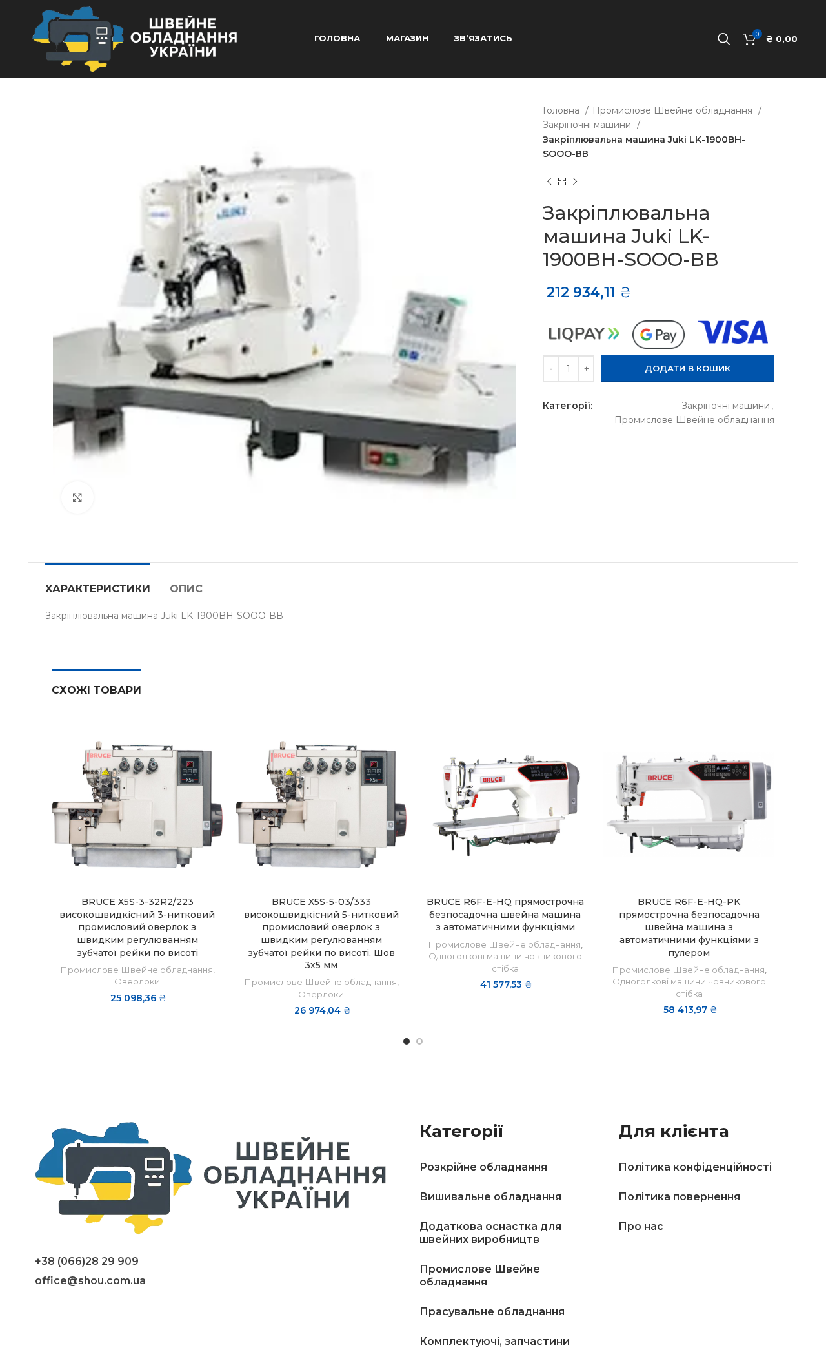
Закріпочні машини (588, 124)
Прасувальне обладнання (492, 1312)
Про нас (640, 1226)
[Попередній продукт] (549, 181)
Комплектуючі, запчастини (494, 1341)
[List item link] (220, 1261)
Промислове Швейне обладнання (673, 110)
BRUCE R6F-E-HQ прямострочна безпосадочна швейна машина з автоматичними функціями (505, 914)
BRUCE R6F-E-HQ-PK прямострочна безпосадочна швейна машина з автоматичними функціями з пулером (689, 927)
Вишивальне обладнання (490, 1197)
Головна (562, 110)
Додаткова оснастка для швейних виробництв (490, 1232)
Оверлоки (137, 981)
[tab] (97, 582)
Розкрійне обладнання (483, 1167)
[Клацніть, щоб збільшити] (77, 497)
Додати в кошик (687, 368)
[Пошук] (724, 39)
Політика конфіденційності (695, 1167)
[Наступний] (575, 181)
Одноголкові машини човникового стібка (505, 962)
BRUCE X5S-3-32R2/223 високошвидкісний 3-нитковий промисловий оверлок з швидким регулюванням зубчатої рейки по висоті (137, 927)
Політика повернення (679, 1197)
